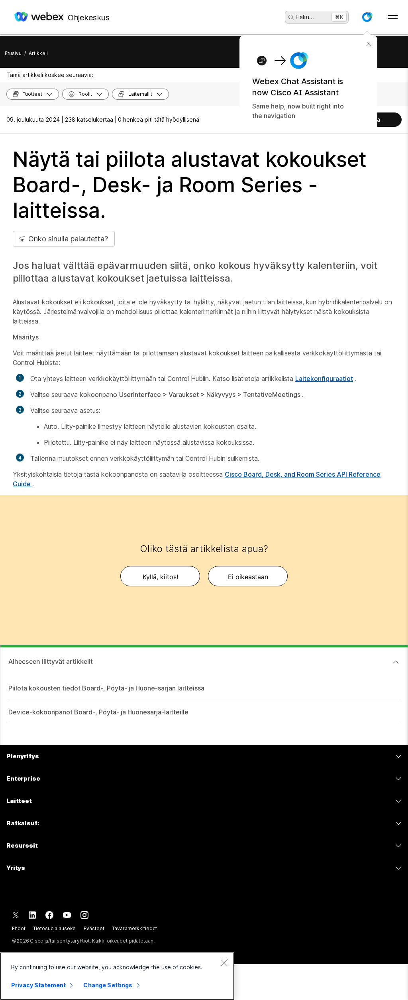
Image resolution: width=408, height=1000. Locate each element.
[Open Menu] (392, 17)
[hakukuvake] (291, 17)
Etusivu (13, 53)
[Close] (224, 962)
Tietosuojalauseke (54, 928)
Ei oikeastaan (248, 577)
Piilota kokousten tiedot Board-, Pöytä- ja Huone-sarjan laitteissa (106, 688)
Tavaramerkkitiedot (134, 928)
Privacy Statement (38, 985)
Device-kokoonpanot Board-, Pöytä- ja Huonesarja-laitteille (98, 712)
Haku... (305, 17)
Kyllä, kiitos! (160, 577)
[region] (117, 976)
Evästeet (94, 928)
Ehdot (18, 928)
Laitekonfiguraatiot (324, 379)
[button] (367, 17)
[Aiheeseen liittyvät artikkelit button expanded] (396, 662)
